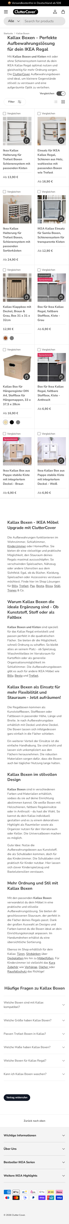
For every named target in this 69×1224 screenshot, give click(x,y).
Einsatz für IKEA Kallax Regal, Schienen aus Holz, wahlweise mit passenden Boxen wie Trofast (50, 161)
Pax (32, 586)
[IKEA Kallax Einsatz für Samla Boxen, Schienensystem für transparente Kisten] (52, 209)
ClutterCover (21, 74)
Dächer (44, 967)
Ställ (57, 586)
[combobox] (34, 21)
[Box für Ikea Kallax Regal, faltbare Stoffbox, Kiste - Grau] (52, 287)
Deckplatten (15, 958)
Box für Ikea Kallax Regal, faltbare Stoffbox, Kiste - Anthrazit (51, 393)
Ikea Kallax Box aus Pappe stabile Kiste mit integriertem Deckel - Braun (16, 477)
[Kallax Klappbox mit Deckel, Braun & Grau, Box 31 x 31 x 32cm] (17, 287)
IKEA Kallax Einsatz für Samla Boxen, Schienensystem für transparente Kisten (51, 235)
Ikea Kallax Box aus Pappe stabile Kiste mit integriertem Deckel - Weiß (51, 477)
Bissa (49, 586)
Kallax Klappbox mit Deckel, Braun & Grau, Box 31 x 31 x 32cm (17, 313)
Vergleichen (47, 93)
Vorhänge (31, 967)
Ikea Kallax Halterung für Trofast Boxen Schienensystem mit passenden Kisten (16, 159)
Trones (12, 590)
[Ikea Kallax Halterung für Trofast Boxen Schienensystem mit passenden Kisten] (17, 131)
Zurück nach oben (34, 1121)
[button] (63, 12)
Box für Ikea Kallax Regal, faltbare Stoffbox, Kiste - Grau (51, 313)
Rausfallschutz (17, 971)
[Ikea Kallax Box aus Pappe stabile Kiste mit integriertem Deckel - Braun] (17, 451)
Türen (21, 954)
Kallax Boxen (22, 33)
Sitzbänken (33, 954)
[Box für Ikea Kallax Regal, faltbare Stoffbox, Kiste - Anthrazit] (52, 367)
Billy (15, 586)
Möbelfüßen (45, 958)
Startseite (8, 33)
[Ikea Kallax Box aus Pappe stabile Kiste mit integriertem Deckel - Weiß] (52, 451)
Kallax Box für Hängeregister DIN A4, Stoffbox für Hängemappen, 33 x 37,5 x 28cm (17, 395)
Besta (40, 586)
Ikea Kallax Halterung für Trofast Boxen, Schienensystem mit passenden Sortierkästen (16, 240)
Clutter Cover (18, 1215)
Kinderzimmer (16, 546)
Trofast (24, 586)
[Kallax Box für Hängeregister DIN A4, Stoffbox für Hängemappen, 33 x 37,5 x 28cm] (17, 367)
